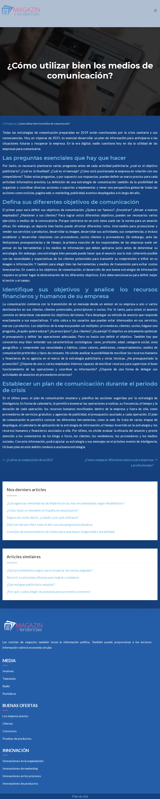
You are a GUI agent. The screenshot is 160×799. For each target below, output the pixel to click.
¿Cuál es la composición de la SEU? (29, 460)
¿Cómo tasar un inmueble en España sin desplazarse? (43, 510)
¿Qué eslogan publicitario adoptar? (31, 584)
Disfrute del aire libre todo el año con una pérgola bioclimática (49, 524)
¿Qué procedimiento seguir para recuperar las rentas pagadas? (50, 570)
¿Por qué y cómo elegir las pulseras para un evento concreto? (49, 591)
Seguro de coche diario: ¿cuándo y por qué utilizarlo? (43, 517)
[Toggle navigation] (155, 11)
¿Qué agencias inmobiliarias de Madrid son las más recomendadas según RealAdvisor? (66, 503)
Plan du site (80, 796)
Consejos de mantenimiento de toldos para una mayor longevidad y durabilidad (61, 532)
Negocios (11, 123)
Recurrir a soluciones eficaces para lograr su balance (43, 577)
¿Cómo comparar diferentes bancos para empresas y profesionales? (119, 462)
